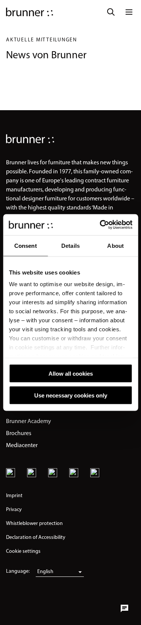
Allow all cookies (71, 373)
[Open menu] (129, 12)
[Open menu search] (111, 12)
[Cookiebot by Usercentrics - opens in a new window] (100, 225)
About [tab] (115, 245)
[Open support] (124, 608)
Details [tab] (70, 245)
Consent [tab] (25, 245)
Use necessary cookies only (70, 395)
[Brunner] (29, 12)
